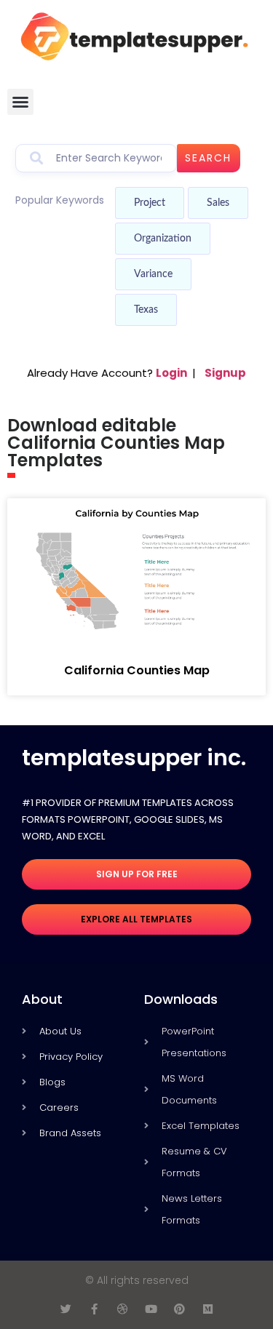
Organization (162, 239)
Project (149, 203)
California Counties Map (137, 670)
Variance (153, 274)
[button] (20, 102)
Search (208, 158)
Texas (146, 310)
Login (171, 372)
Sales (218, 203)
